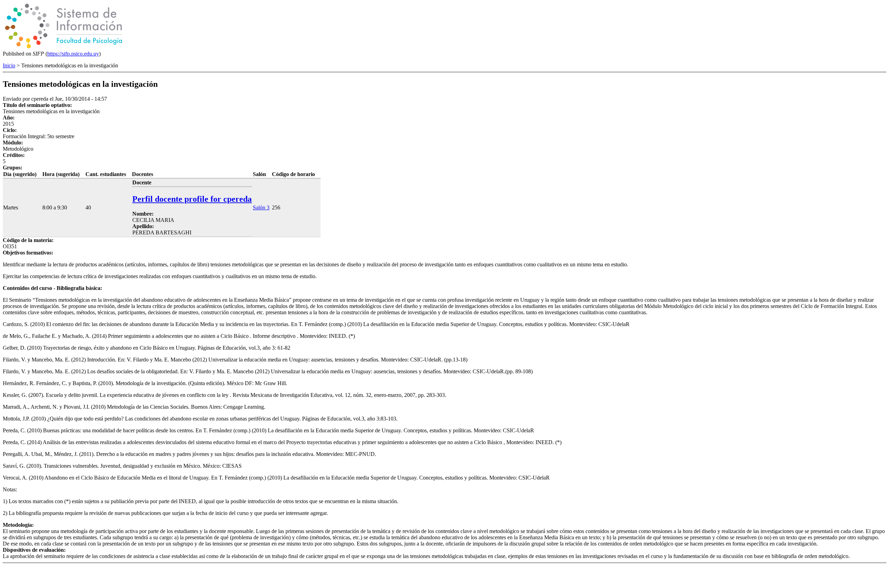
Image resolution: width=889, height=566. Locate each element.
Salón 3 (261, 207)
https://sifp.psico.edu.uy (73, 54)
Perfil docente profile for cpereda (192, 198)
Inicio (9, 65)
